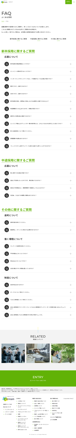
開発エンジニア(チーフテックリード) (23, 426)
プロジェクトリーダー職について (41, 411)
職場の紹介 (55, 403)
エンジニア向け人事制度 (57, 413)
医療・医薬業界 (38, 428)
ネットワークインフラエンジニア (24, 406)
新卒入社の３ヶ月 (22, 429)
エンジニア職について (39, 408)
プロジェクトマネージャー (24, 411)
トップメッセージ (9, 409)
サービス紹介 (8, 414)
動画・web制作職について (41, 414)
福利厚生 (54, 410)
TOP (2, 21)
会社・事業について (39, 403)
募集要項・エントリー (68, 2)
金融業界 (36, 430)
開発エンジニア (22, 403)
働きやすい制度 (56, 408)
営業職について (38, 406)
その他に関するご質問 (58, 39)
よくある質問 (53, 419)
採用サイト (7, 404)
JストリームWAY (9, 411)
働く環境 (56, 401)
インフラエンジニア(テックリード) (23, 419)
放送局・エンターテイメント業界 (41, 425)
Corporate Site (68, 398)
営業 (19, 414)
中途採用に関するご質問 (38, 39)
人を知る (21, 401)
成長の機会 (55, 406)
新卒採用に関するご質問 (18, 39)
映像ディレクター (22, 416)
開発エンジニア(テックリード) (22, 423)
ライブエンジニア (22, 409)
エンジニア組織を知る (55, 417)
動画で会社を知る (40, 401)
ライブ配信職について (39, 416)
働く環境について (38, 419)
